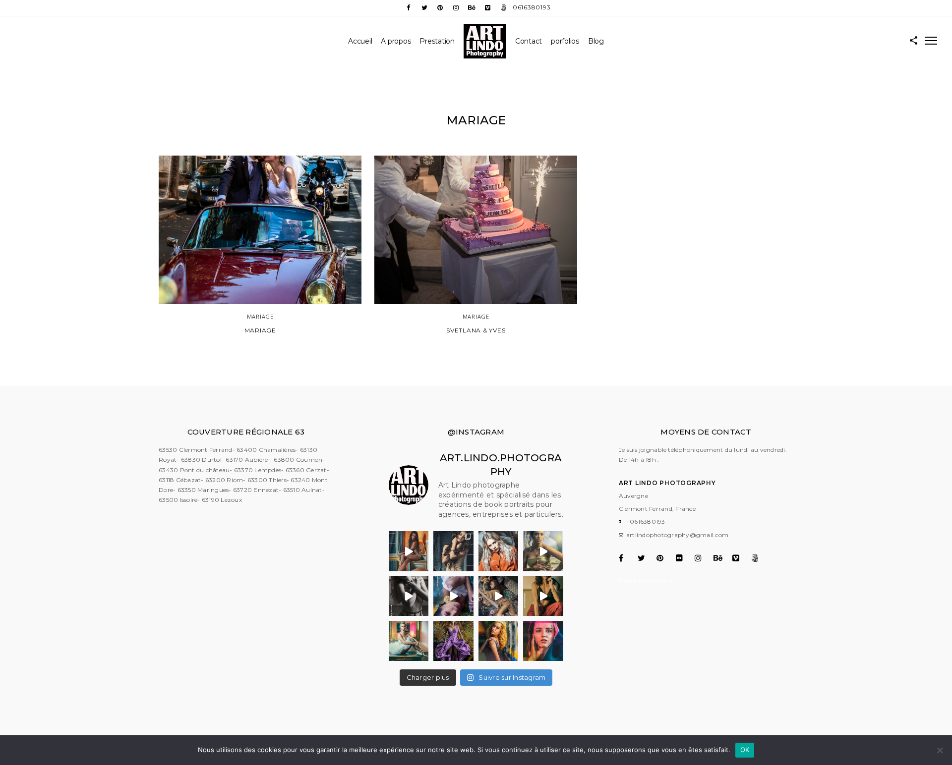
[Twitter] (424, 7)
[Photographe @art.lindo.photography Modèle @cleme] (453, 551)
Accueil (360, 41)
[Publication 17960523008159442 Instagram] (543, 596)
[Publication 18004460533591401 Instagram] (498, 596)
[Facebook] (409, 7)
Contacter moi (646, 581)
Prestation (437, 41)
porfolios (565, 41)
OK (745, 750)
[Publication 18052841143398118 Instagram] (408, 596)
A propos (396, 41)
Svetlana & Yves (475, 330)
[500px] (504, 7)
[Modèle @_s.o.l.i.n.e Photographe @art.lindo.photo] (408, 640)
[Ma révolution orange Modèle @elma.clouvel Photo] (498, 551)
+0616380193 (645, 521)
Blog (596, 41)
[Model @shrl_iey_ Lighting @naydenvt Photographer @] (543, 640)
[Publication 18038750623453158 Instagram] (543, 551)
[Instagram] (456, 7)
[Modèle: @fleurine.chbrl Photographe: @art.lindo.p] (453, 640)
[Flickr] (684, 558)
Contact (528, 41)
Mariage (260, 330)
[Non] (940, 750)
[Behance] (472, 7)
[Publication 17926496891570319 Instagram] (453, 596)
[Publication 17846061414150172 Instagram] (408, 551)
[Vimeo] (488, 7)
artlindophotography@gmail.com (677, 535)
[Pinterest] (440, 7)
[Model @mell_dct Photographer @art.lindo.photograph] (498, 640)
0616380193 (532, 7)
